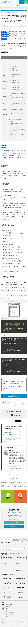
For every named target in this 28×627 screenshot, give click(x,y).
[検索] (2, 6)
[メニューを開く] (2, 2)
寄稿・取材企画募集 (7, 557)
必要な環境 (13, 66)
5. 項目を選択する (15, 87)
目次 (14, 57)
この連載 (5, 151)
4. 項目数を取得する (15, 82)
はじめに (13, 62)
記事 (17, 563)
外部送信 (7, 616)
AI (6, 6)
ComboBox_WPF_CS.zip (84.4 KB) (17, 33)
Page (5, 75)
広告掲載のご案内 (21, 557)
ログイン (14, 526)
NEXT (23, 403)
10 (15, 405)
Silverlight (10, 27)
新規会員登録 (14, 523)
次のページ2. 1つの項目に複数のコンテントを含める (14, 395)
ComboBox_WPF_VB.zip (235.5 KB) (17, 31)
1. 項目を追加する (15, 70)
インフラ (23, 6)
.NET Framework (4, 27)
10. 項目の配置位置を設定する (17, 109)
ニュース (3, 563)
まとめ (12, 137)
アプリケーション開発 (13, 6)
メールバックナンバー (15, 519)
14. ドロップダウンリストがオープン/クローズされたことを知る (17, 130)
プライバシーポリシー (10, 614)
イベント (3, 570)
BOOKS (18, 570)
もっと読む (5, 441)
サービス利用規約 (9, 612)
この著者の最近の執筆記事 (15, 468)
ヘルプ (7, 602)
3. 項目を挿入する (15, 80)
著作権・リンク (9, 604)
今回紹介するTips (15, 68)
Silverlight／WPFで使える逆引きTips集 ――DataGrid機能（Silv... (13, 435)
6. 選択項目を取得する (16, 89)
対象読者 (13, 64)
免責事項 (7, 608)
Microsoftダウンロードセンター (14, 205)
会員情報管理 (8, 606)
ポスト (5, 52)
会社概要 (7, 610)
